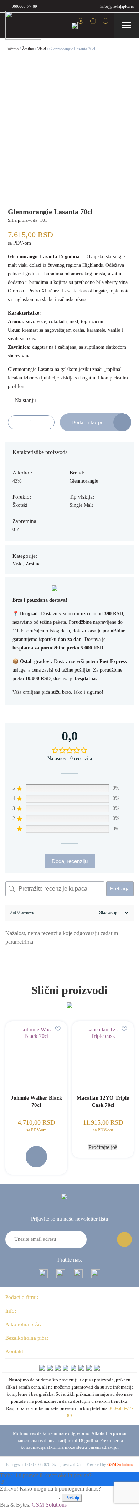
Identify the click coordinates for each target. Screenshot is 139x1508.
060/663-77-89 (24, 6)
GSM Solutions (120, 1464)
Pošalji (72, 1498)
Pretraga (120, 888)
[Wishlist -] (88, 25)
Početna (12, 48)
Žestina (28, 48)
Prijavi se (124, 1239)
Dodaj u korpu (87, 422)
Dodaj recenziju (70, 861)
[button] (58, 1029)
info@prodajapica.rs (117, 6)
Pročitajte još (102, 1147)
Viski (41, 48)
